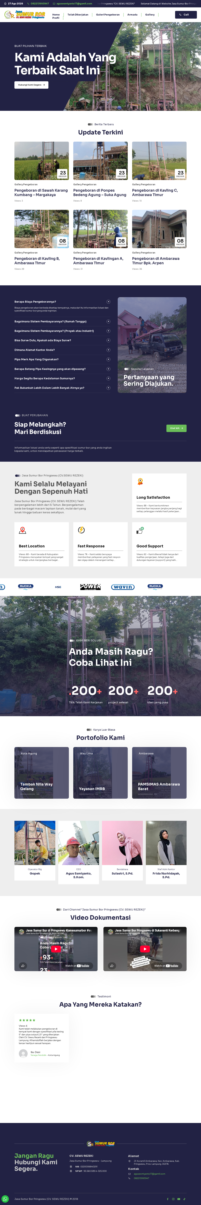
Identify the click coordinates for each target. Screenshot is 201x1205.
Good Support (150, 546)
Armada (132, 14)
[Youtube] (179, 1199)
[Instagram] (173, 1199)
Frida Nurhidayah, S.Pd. (78, 875)
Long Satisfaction (153, 497)
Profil (55, 17)
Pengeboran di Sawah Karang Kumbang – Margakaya (41, 192)
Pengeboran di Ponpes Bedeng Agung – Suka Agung (99, 192)
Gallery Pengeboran (26, 184)
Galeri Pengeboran (108, 14)
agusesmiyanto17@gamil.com (149, 1174)
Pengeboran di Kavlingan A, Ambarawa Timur (98, 260)
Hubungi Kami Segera (30, 85)
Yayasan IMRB (92, 789)
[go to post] (41, 773)
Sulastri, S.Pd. (34, 873)
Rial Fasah (166, 873)
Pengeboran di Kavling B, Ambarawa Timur (37, 260)
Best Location (32, 546)
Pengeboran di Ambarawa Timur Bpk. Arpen (156, 260)
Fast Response (91, 546)
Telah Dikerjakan (78, 14)
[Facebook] (167, 1199)
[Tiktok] (184, 1199)
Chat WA (175, 428)
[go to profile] (34, 848)
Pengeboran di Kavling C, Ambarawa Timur (155, 192)
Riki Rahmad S (122, 873)
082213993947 (141, 1178)
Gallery (150, 14)
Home (56, 14)
